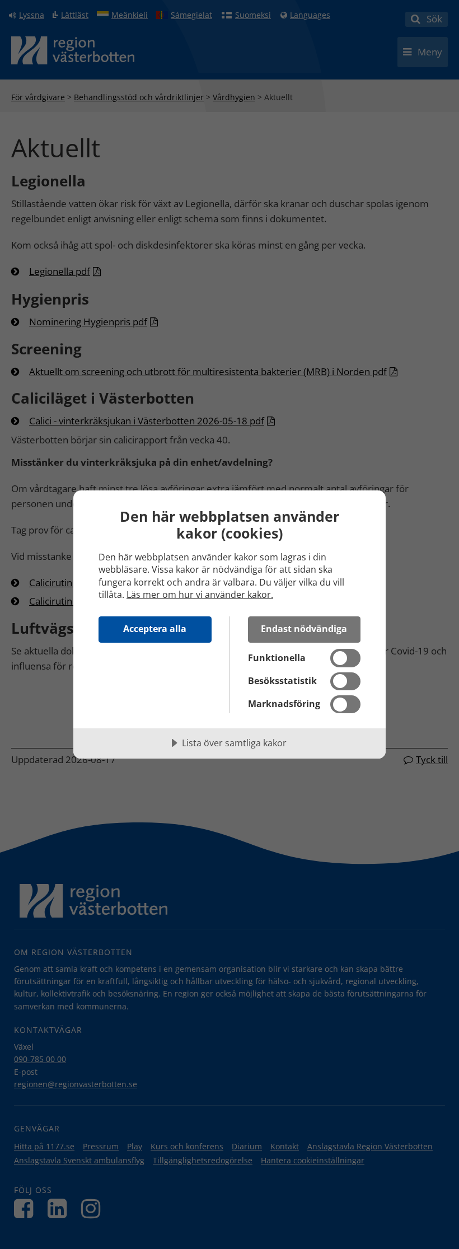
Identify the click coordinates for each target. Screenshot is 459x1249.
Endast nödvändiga (304, 629)
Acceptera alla (154, 629)
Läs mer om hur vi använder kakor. (200, 594)
